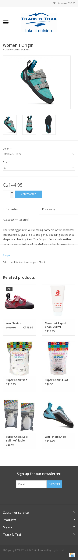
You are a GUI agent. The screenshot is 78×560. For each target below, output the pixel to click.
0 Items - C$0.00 (66, 3)
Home (6, 49)
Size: (6, 162)
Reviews (48, 209)
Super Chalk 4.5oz (56, 380)
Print (42, 262)
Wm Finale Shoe (55, 436)
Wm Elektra (13, 323)
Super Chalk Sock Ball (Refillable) (17, 438)
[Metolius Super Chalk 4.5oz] (58, 358)
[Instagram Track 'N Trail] (46, 496)
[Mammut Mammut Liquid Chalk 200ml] (58, 301)
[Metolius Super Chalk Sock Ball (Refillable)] (19, 415)
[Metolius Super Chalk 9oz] (19, 358)
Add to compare (29, 262)
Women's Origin (20, 49)
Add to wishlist (11, 262)
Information (11, 209)
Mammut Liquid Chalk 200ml (55, 325)
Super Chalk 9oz (16, 380)
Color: (7, 148)
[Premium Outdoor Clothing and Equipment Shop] (44, 22)
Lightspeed (58, 550)
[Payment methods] (71, 554)
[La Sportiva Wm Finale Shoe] (58, 415)
